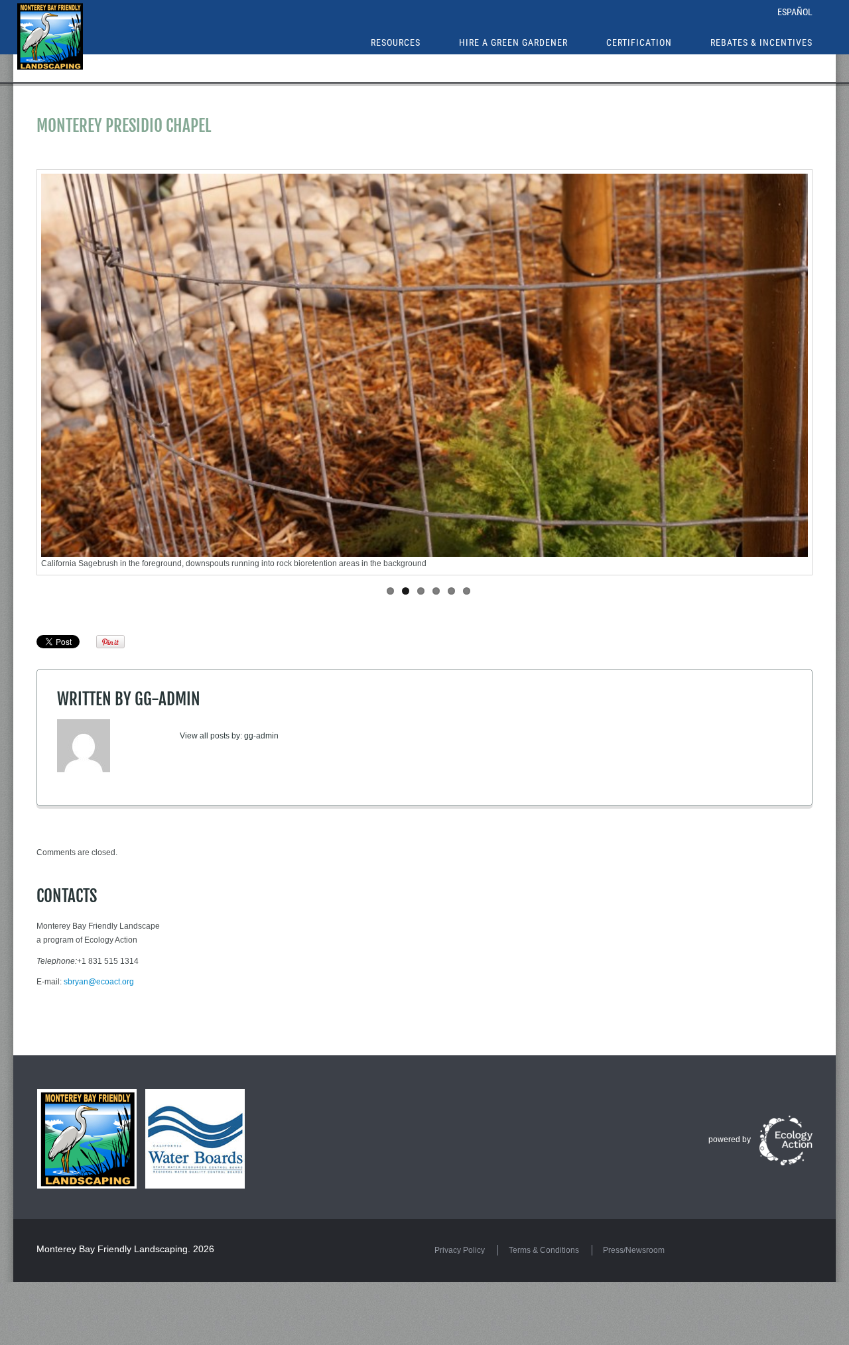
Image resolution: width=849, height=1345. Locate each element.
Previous (83, 372)
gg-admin (167, 699)
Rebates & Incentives (761, 42)
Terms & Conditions (544, 1250)
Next (765, 372)
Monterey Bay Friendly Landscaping (112, 1249)
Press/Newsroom (634, 1250)
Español (795, 12)
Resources (396, 42)
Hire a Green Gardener (513, 42)
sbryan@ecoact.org (99, 981)
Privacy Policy (459, 1250)
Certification (639, 42)
